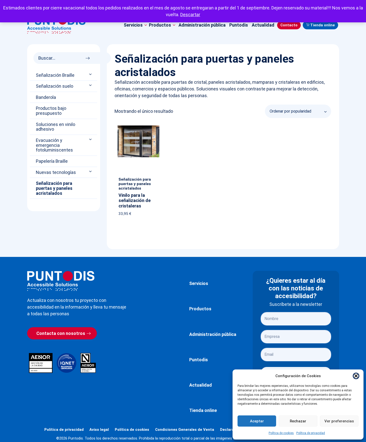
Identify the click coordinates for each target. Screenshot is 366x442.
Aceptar (257, 421)
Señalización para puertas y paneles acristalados (54, 188)
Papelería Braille (52, 161)
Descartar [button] (190, 14)
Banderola (46, 97)
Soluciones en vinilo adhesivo (55, 127)
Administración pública (202, 25)
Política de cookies (281, 433)
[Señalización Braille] (91, 74)
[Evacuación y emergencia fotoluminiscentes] (91, 139)
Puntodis (238, 25)
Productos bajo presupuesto (51, 111)
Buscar (89, 56)
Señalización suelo (54, 86)
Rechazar (298, 421)
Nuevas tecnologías (56, 172)
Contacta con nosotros (60, 333)
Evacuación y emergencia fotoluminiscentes (54, 145)
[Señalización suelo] (91, 85)
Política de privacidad (310, 433)
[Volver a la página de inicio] (60, 281)
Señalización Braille (55, 75)
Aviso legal (99, 429)
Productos (200, 308)
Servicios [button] (133, 25)
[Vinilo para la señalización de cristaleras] (138, 126)
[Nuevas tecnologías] (91, 171)
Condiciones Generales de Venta (184, 429)
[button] (356, 375)
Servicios (198, 283)
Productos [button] (160, 25)
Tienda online (322, 25)
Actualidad (263, 25)
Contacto (289, 25)
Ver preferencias (339, 421)
